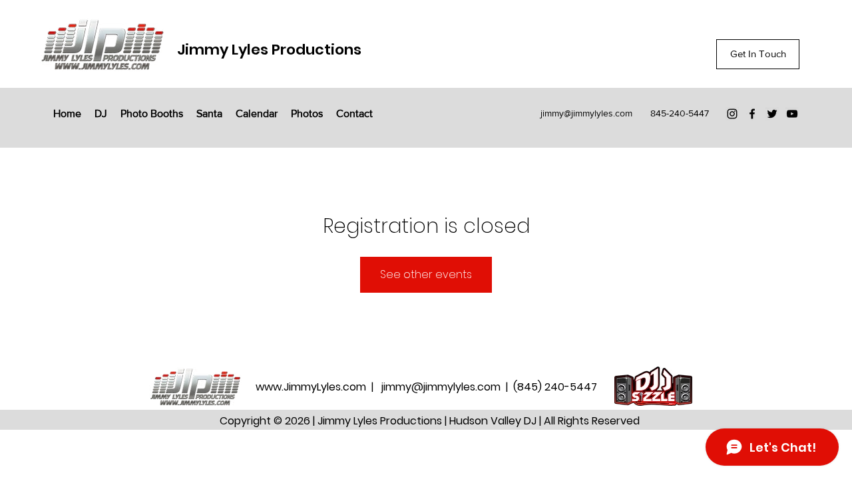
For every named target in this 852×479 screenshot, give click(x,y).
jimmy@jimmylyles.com (586, 113)
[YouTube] (792, 113)
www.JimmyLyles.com (312, 387)
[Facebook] (752, 113)
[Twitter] (772, 113)
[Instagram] (732, 113)
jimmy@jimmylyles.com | (447, 387)
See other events (426, 274)
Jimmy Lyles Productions (269, 49)
